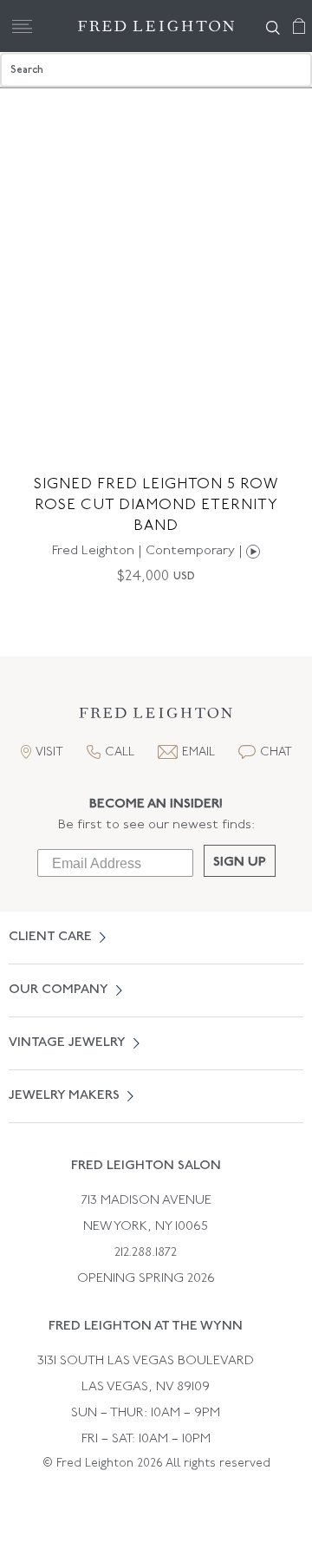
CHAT (276, 752)
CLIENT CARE (50, 937)
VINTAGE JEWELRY (67, 1042)
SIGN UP (239, 862)
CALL (119, 752)
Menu (21, 26)
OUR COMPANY (58, 990)
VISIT (49, 752)
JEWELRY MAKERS (64, 1095)
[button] (156, 717)
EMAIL (198, 752)
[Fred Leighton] (156, 26)
